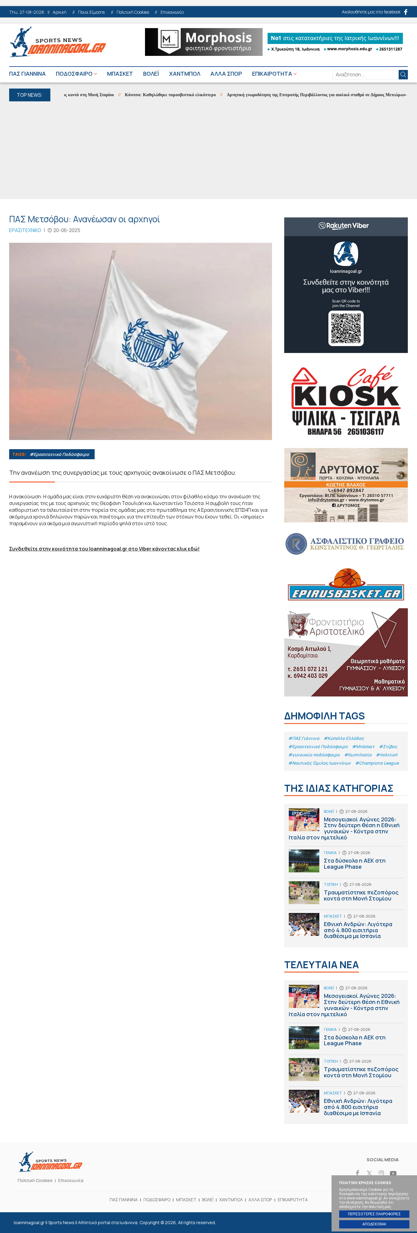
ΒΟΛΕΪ (151, 73)
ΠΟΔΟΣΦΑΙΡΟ (74, 73)
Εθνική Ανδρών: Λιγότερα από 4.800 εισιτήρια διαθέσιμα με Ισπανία (346, 927)
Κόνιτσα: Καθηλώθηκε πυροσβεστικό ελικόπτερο (150, 95)
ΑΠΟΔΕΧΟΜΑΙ (374, 1224)
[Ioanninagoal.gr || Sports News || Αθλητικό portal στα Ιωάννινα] (50, 1170)
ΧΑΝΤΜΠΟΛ (184, 73)
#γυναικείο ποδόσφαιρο (314, 755)
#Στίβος (388, 746)
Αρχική (60, 12)
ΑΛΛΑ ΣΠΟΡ (226, 73)
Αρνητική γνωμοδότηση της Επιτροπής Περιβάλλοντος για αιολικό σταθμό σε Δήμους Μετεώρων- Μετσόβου (307, 95)
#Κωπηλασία (358, 755)
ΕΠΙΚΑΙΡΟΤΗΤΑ (272, 73)
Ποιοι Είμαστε (91, 12)
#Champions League (377, 763)
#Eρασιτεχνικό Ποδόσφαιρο (59, 454)
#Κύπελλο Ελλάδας (344, 738)
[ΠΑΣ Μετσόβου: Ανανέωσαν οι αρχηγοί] (140, 341)
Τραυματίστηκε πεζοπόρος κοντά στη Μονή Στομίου (346, 895)
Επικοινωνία (172, 12)
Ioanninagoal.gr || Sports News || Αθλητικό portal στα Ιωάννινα (57, 42)
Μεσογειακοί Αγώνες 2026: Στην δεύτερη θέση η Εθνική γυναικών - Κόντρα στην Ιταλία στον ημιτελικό (346, 827)
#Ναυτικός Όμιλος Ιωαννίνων (319, 763)
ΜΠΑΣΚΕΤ (120, 73)
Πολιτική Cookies (133, 12)
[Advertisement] (208, 150)
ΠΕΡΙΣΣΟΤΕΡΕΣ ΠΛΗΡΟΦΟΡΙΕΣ (374, 1214)
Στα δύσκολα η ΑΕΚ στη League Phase (346, 863)
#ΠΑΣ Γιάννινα (303, 738)
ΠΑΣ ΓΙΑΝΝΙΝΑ (27, 73)
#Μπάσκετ (363, 746)
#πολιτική (386, 755)
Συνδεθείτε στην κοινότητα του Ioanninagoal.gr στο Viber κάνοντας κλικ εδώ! (104, 548)
